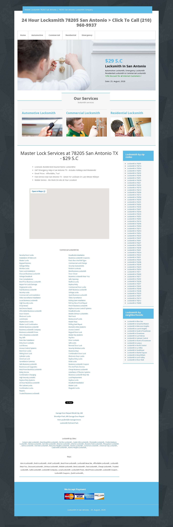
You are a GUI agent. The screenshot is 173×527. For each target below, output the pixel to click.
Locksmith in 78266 (134, 303)
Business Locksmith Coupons (79, 258)
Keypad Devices (25, 263)
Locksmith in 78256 (134, 197)
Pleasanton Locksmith (111, 444)
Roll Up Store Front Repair (78, 303)
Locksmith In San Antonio (78, 510)
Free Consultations (26, 279)
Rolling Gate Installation (77, 300)
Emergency (87, 35)
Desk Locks (73, 361)
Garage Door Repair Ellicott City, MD (69, 413)
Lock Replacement (75, 377)
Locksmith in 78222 (134, 255)
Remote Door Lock (75, 345)
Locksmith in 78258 (134, 224)
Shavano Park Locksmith (93, 444)
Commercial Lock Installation (29, 295)
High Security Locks (26, 303)
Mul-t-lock (72, 316)
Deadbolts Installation (76, 255)
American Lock (24, 359)
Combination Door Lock (77, 353)
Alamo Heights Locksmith (77, 447)
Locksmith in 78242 (134, 286)
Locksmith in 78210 (134, 190)
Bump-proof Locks (75, 319)
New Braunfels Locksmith (49, 442)
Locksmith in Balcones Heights (138, 326)
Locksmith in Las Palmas (136, 336)
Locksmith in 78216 (134, 188)
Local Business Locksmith (28, 300)
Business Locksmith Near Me (79, 375)
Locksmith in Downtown (135, 333)
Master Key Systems (76, 335)
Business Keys (74, 351)
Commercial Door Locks (77, 287)
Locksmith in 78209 (134, 192)
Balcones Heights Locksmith (59, 446)
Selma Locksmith (27, 446)
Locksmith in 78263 (134, 219)
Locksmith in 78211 (134, 272)
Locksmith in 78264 (134, 226)
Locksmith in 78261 (134, 240)
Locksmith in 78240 (134, 289)
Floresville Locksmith (97, 442)
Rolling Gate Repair (75, 324)
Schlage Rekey (24, 266)
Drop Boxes (23, 306)
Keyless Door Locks (26, 322)
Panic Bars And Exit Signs (77, 260)
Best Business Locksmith (77, 271)
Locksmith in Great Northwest (138, 324)
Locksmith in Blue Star (135, 321)
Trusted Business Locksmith (29, 393)
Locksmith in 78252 (134, 233)
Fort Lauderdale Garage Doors (69, 420)
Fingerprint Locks (25, 287)
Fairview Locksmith (41, 446)
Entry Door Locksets (26, 343)
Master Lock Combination (28, 324)
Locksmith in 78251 (134, 178)
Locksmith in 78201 (134, 250)
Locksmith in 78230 (134, 200)
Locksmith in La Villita (134, 348)
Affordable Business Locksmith (30, 311)
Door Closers (24, 314)
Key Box (71, 338)
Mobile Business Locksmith (29, 327)
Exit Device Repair (25, 308)
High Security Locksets (27, 377)
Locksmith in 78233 (134, 173)
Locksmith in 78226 (134, 214)
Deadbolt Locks (74, 311)
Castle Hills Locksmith (80, 442)
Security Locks (24, 292)
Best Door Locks (25, 351)
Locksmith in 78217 (134, 277)
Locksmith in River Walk (135, 360)
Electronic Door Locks (76, 356)
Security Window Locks (77, 348)
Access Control (74, 330)
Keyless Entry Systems (27, 380)
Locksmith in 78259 (134, 269)
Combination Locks (26, 388)
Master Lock (73, 385)
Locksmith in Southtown (135, 350)
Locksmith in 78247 (134, 238)
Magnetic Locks (74, 388)
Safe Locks (72, 343)
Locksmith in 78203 (134, 279)
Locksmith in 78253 (134, 216)
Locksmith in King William (136, 355)
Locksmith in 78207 (134, 209)
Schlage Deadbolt (25, 276)
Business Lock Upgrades (28, 367)
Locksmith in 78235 (134, 202)
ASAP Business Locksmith (78, 290)
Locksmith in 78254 (134, 231)
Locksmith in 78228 (134, 281)
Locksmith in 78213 (134, 195)
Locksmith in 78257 (134, 296)
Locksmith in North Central (136, 345)
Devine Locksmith (76, 446)
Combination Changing (27, 375)
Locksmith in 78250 (134, 245)
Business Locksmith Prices (28, 332)
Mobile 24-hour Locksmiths (78, 314)
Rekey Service (24, 372)
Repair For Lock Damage (28, 284)
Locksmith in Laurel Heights (137, 329)
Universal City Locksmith (108, 446)
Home (23, 35)
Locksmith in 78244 (134, 212)
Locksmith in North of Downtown (139, 341)
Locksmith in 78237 (134, 284)
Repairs (22, 391)
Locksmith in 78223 (134, 236)
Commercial (54, 35)
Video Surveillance (75, 298)
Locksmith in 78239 (134, 180)
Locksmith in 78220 (134, 293)
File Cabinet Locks (25, 385)
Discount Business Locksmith (29, 274)
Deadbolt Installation (76, 383)
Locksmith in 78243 (134, 207)
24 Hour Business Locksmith (29, 383)
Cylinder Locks (24, 356)
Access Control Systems (27, 348)
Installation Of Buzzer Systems (79, 372)
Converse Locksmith (91, 446)
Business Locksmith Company (30, 330)
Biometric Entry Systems (77, 327)
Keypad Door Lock (75, 332)
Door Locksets (74, 340)
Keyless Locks (73, 380)
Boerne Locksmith (63, 444)
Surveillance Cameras (27, 361)
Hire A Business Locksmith (28, 335)
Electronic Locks (25, 316)
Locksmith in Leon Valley (136, 357)
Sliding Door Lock (25, 353)
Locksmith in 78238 (134, 248)
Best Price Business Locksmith (30, 282)
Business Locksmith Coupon (79, 364)
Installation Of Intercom (27, 258)
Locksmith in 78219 (134, 298)
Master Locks (24, 260)
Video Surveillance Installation (30, 298)
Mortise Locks (24, 268)
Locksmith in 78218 (134, 221)
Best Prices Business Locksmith (30, 369)
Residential (71, 35)
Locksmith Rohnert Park (69, 423)
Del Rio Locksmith (65, 442)
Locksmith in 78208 (134, 262)
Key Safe (22, 338)
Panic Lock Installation (27, 271)
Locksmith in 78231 (134, 257)
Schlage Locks (74, 292)
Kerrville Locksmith (49, 444)
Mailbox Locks (74, 282)
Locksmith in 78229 (134, 267)
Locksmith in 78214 (134, 166)
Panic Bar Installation (26, 340)
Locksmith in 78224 (134, 252)
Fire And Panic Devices (77, 367)
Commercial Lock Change (78, 263)
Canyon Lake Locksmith (30, 442)
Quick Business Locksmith (78, 295)
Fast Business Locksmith (28, 290)
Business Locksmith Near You (79, 276)
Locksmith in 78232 (134, 185)
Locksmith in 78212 (134, 301)
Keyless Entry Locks (75, 359)
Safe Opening (73, 279)
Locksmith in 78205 (134, 164)
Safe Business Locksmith (28, 364)
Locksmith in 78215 (134, 228)
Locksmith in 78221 (134, 183)
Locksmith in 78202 (134, 204)
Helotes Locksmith (34, 444)
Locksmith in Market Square (137, 353)
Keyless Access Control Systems (80, 308)
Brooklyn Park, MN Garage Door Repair (69, 416)
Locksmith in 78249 (134, 265)
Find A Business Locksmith (78, 306)
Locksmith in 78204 (134, 168)
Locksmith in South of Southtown (139, 331)
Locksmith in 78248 (134, 291)
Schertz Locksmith (77, 444)
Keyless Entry (73, 284)
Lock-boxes (23, 319)
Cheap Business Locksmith (78, 369)
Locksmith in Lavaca (134, 343)
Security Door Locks (26, 255)
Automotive (37, 35)
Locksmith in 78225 (134, 260)
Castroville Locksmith (59, 447)
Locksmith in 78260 (134, 274)
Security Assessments (76, 266)
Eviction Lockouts (75, 268)
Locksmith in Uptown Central (137, 338)
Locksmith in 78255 (134, 171)
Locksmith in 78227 (134, 243)
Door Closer (73, 274)
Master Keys (73, 322)
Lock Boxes (23, 345)
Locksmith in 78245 (134, 176)
